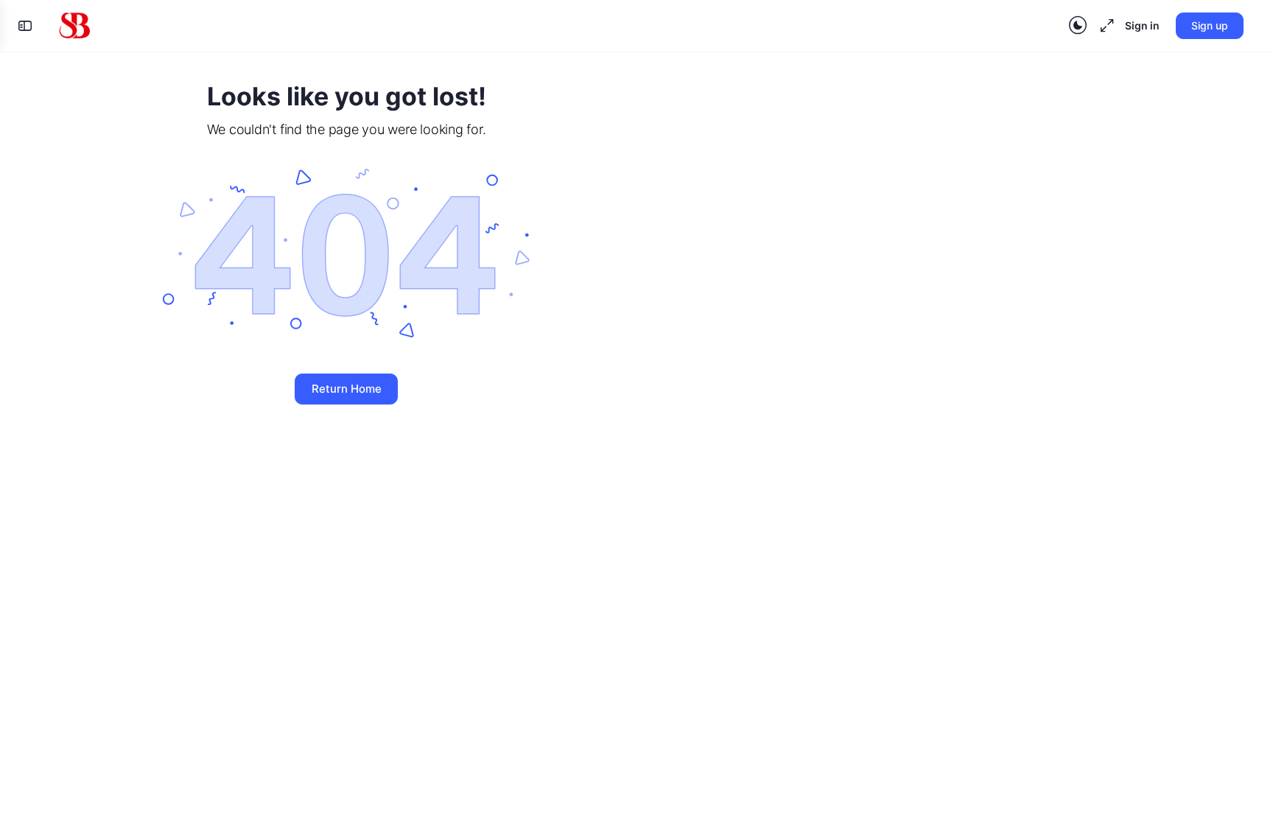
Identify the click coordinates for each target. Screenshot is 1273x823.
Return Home (347, 389)
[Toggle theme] (1078, 26)
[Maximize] (1104, 26)
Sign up (1209, 25)
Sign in (1142, 25)
